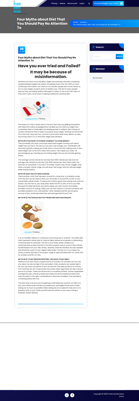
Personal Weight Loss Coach (106, 3)
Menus (62, 3)
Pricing (54, 3)
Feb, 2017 (22, 50)
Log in (82, 3)
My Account (72, 3)
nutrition (83, 22)
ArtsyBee (27, 232)
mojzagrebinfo (31, 119)
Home (75, 22)
